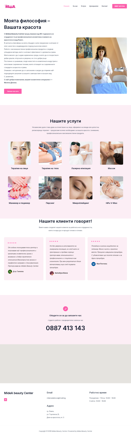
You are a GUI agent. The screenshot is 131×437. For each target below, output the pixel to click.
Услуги (83, 6)
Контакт (105, 6)
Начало (66, 6)
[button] (119, 6)
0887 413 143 (65, 328)
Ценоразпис (93, 6)
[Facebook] (5, 399)
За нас (75, 6)
